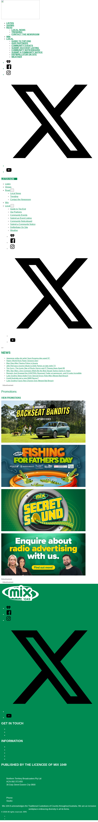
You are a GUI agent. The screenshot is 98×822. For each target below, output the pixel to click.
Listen (10, 23)
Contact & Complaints (16, 729)
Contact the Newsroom (25, 34)
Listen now (7, 179)
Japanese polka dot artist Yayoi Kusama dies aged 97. (28, 358)
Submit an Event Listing (25, 48)
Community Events (22, 46)
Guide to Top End (21, 41)
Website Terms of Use (16, 756)
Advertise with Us (14, 732)
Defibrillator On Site (24, 54)
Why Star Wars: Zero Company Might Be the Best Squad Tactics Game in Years (38, 371)
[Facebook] (8, 69)
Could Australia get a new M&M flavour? (22, 378)
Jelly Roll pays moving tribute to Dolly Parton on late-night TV (31, 366)
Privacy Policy (12, 747)
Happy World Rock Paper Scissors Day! (22, 361)
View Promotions (11, 398)
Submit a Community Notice (27, 52)
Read (9, 28)
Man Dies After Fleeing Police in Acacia (22, 363)
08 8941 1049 (19, 801)
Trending (16, 32)
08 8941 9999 (19, 798)
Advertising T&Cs (14, 753)
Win (8, 37)
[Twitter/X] (51, 166)
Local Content (12, 759)
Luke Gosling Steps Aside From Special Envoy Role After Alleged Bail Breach (37, 376)
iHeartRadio (11, 819)
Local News (18, 30)
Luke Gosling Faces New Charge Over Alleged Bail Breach (30, 381)
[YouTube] (8, 172)
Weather (16, 57)
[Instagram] (8, 74)
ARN (8, 816)
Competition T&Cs (14, 750)
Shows (10, 25)
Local (10, 39)
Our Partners (19, 43)
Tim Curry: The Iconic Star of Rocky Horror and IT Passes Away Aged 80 (35, 368)
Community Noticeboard (25, 50)
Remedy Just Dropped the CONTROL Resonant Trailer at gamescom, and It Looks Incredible (44, 373)
